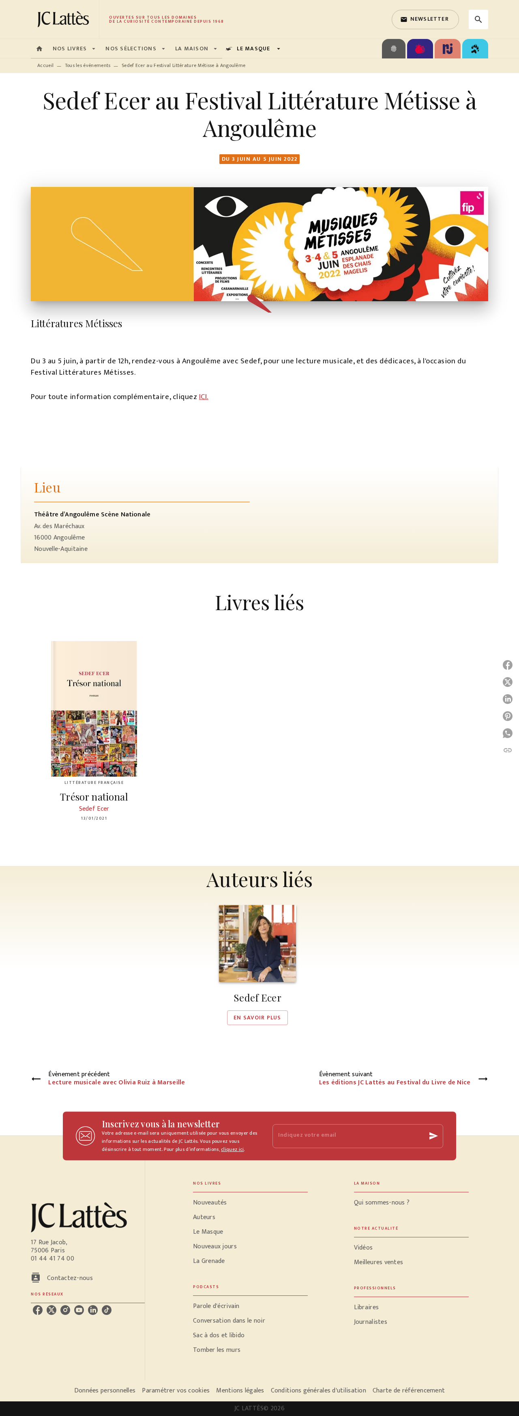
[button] (425, 19)
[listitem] (38, 1310)
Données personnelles (104, 1390)
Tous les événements (88, 65)
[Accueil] (65, 19)
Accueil (45, 65)
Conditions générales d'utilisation (318, 1390)
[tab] (39, 48)
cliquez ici (232, 1149)
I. (206, 397)
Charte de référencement (409, 1390)
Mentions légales (240, 1390)
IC (202, 397)
